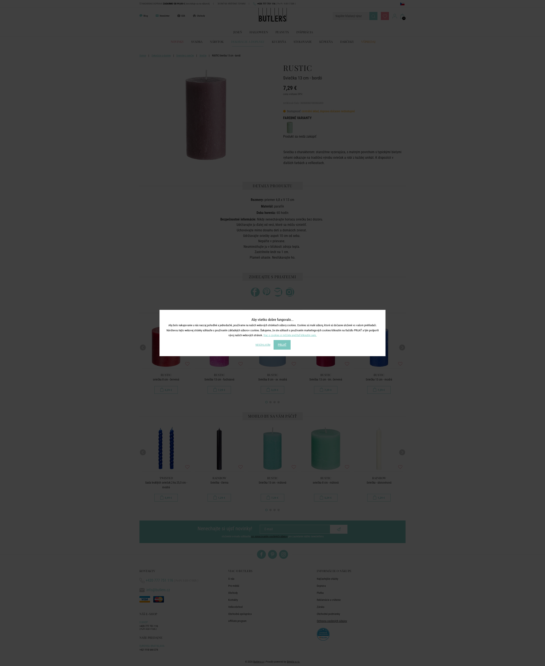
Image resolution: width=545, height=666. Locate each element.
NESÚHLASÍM (262, 344)
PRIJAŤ (282, 344)
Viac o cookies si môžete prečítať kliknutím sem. (290, 335)
